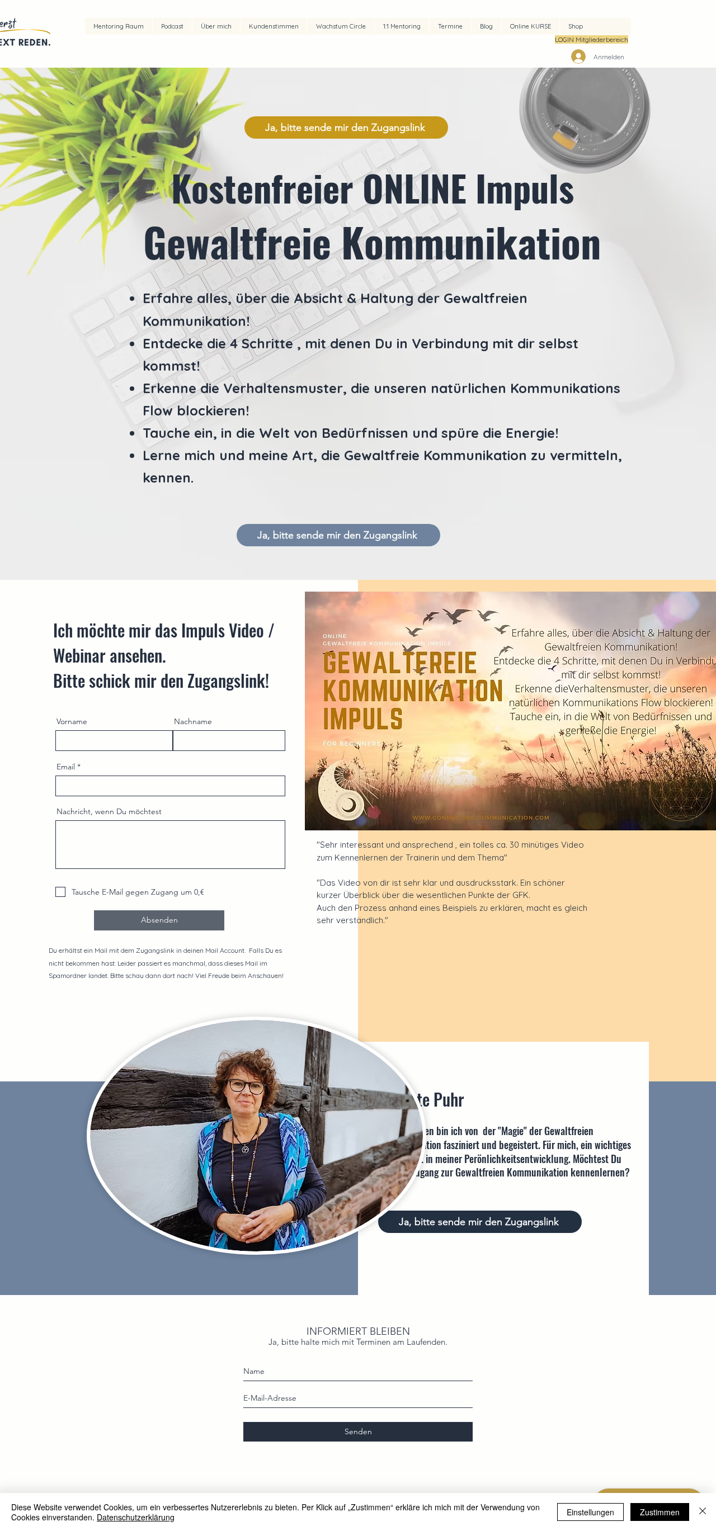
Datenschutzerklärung (136, 1517)
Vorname (71, 721)
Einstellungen (590, 1512)
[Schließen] (702, 1512)
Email (65, 767)
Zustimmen (660, 1512)
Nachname (193, 721)
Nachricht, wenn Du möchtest (109, 811)
